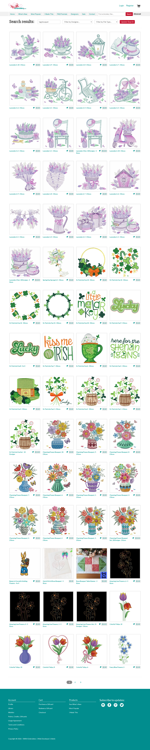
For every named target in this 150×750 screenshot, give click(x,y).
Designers (74, 14)
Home (12, 14)
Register (130, 5)
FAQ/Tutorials (62, 14)
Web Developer (43, 739)
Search (129, 14)
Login (121, 5)
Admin (53, 739)
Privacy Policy (13, 729)
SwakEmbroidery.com (25, 7)
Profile (10, 704)
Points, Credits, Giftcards (17, 716)
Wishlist (11, 712)
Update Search (127, 22)
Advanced (137, 14)
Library (10, 708)
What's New (22, 14)
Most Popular (36, 14)
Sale (83, 14)
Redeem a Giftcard (45, 708)
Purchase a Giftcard (46, 704)
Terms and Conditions (16, 725)
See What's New (75, 704)
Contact (92, 14)
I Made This (49, 14)
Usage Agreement (15, 721)
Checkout (42, 712)
